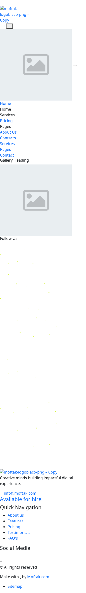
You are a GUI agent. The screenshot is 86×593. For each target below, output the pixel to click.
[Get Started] (3, 25)
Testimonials (19, 532)
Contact (7, 155)
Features (15, 521)
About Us (8, 132)
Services (7, 143)
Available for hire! (21, 499)
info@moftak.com (19, 493)
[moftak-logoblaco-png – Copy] (17, 14)
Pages (5, 149)
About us (16, 515)
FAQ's (13, 538)
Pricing (6, 120)
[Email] (36, 64)
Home (5, 103)
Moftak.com (38, 576)
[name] (9, 26)
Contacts (8, 138)
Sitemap (15, 586)
